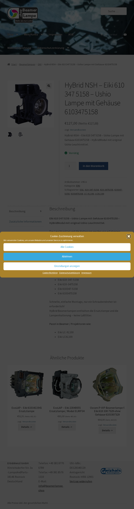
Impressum (86, 272)
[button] (129, 236)
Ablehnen (67, 256)
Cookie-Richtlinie (50, 272)
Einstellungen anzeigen (67, 266)
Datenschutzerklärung (69, 272)
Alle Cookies (67, 247)
